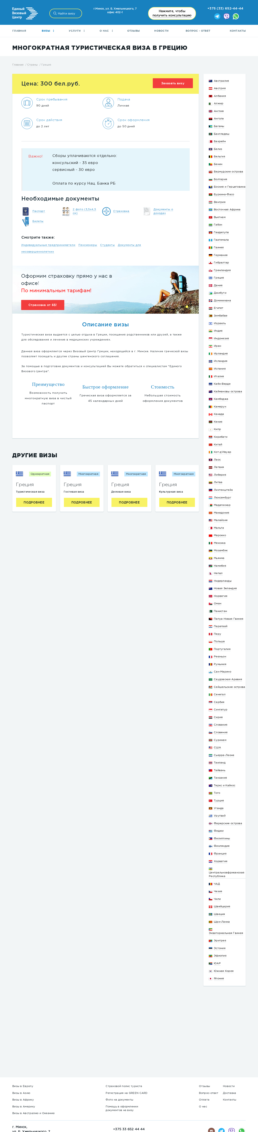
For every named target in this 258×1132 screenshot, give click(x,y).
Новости (161, 30)
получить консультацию (172, 13)
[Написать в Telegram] (217, 17)
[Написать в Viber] (226, 17)
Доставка (229, 1092)
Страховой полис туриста (124, 1086)
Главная (19, 30)
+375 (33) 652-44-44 (225, 8)
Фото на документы (119, 1099)
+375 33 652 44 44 (129, 1129)
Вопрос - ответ (198, 30)
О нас (105, 30)
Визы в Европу (22, 1086)
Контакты (238, 30)
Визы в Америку (23, 1106)
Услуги (75, 30)
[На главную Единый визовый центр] (25, 13)
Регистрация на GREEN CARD (127, 1092)
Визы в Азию (21, 1092)
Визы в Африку (23, 1099)
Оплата (204, 1099)
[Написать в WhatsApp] (235, 17)
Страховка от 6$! (42, 305)
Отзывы (133, 30)
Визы (46, 30)
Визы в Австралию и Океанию (33, 1113)
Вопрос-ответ (208, 1092)
